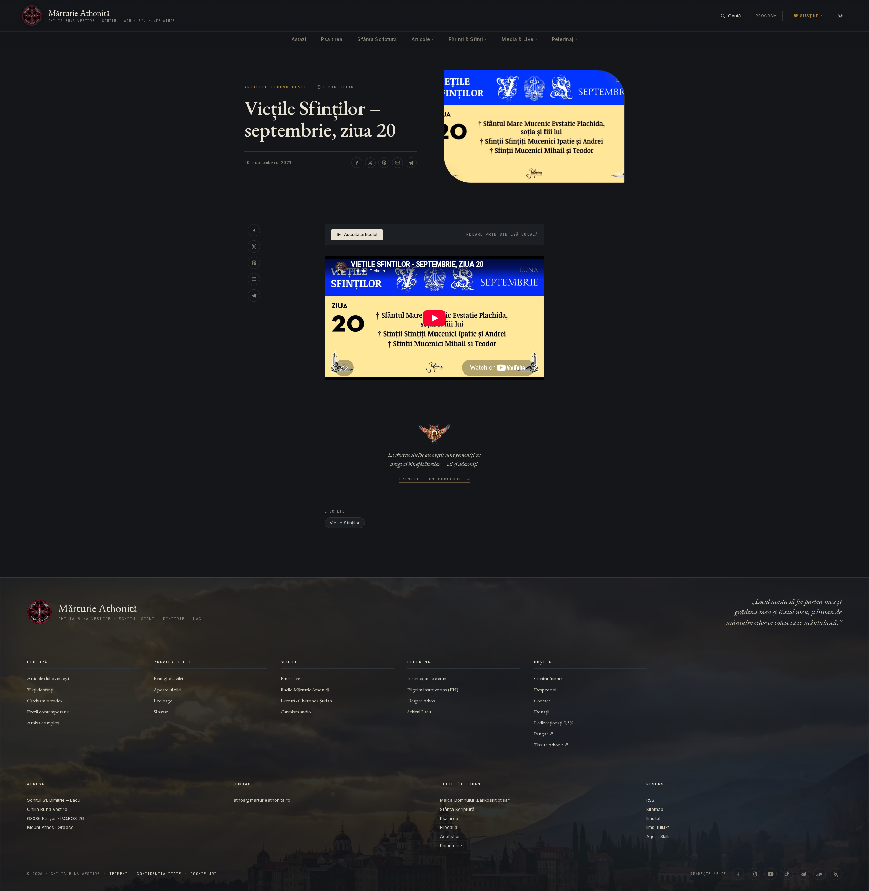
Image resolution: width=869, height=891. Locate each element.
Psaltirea (332, 39)
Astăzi (299, 39)
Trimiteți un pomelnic (435, 479)
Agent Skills (658, 836)
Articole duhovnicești (275, 87)
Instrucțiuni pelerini (426, 678)
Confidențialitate (159, 874)
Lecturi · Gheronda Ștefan (306, 700)
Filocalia (448, 827)
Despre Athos (421, 700)
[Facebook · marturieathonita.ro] (738, 874)
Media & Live (519, 39)
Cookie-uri (203, 874)
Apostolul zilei (167, 689)
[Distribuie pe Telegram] (411, 162)
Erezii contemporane (48, 711)
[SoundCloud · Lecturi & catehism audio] (819, 874)
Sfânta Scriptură (376, 39)
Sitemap (654, 809)
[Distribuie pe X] (370, 162)
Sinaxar (161, 711)
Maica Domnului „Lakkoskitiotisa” (475, 800)
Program (766, 15)
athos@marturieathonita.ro (262, 800)
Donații (541, 711)
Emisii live (290, 678)
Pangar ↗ (544, 733)
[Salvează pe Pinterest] (383, 162)
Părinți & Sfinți (468, 39)
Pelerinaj (564, 39)
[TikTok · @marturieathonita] (787, 874)
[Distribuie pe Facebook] (356, 162)
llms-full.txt (657, 827)
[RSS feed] (836, 874)
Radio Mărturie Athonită (305, 689)
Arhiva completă (43, 722)
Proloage (163, 700)
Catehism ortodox (44, 700)
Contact (542, 700)
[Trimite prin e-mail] (397, 162)
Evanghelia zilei (168, 678)
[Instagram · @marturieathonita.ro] (754, 874)
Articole (423, 39)
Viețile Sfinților (345, 522)
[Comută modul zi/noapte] (840, 15)
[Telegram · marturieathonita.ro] (803, 874)
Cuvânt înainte (548, 678)
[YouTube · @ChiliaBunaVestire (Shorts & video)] (770, 874)
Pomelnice (451, 845)
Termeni (118, 874)
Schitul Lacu (419, 711)
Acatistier (450, 836)
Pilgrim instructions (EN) (432, 689)
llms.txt (653, 818)
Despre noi (545, 689)
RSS (650, 800)
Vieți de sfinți (40, 689)
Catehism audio (296, 711)
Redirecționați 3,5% (553, 722)
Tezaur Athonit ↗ (551, 744)
